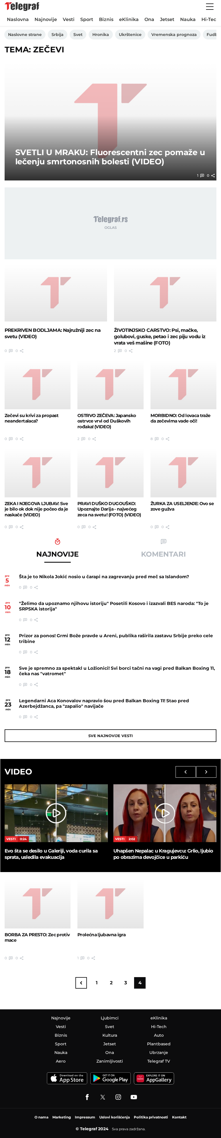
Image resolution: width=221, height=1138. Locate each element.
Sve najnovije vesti (110, 735)
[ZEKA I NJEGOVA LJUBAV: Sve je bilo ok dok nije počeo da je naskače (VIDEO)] (38, 472)
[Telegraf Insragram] (118, 1097)
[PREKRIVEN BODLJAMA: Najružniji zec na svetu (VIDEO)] (56, 292)
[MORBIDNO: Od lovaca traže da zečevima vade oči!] (183, 384)
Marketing (61, 1117)
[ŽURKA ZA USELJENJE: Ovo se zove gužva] (183, 472)
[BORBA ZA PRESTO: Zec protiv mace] (38, 903)
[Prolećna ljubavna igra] (110, 903)
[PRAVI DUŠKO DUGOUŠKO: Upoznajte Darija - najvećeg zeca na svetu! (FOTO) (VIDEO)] (110, 472)
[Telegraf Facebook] (87, 1097)
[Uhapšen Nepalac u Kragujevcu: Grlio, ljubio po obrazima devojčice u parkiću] (164, 813)
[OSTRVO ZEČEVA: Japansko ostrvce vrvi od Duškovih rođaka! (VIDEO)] (110, 384)
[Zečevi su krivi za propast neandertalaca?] (38, 384)
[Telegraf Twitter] (102, 1097)
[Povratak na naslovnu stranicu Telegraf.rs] (22, 6)
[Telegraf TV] (134, 1097)
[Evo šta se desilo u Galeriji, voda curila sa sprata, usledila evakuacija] (56, 813)
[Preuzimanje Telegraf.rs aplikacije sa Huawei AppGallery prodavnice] (154, 1078)
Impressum (85, 1117)
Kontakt (179, 1117)
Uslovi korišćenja (114, 1117)
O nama (41, 1117)
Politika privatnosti (151, 1117)
